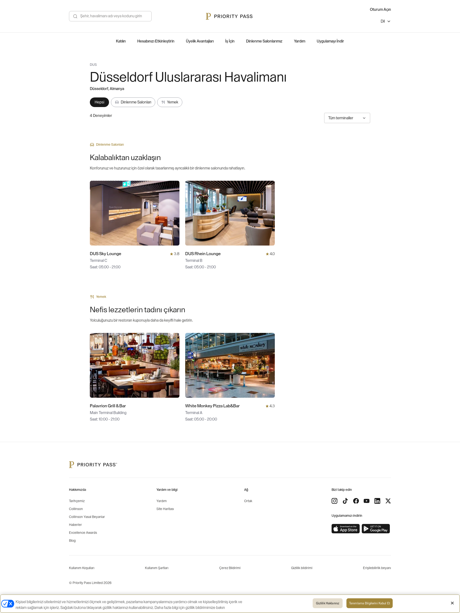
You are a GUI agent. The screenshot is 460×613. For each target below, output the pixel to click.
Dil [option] (383, 21)
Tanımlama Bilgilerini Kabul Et (369, 603)
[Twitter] (388, 501)
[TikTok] (345, 501)
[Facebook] (356, 501)
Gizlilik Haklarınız (327, 603)
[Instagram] (334, 501)
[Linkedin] (377, 501)
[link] (346, 529)
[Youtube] (366, 501)
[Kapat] (452, 603)
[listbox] (386, 22)
